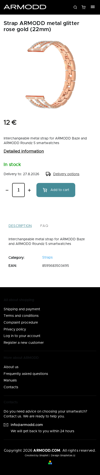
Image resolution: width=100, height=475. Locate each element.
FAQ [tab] (44, 226)
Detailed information (24, 151)
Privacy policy (15, 329)
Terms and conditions (21, 316)
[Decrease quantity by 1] (7, 190)
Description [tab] (20, 226)
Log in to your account (22, 336)
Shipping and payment (22, 309)
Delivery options (66, 174)
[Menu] (93, 7)
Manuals (10, 380)
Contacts (11, 387)
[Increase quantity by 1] (29, 190)
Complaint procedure (21, 322)
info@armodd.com (27, 425)
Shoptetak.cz (67, 455)
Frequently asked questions (26, 374)
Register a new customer (24, 343)
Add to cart (59, 190)
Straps (47, 257)
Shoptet (44, 455)
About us (11, 367)
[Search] (75, 7)
